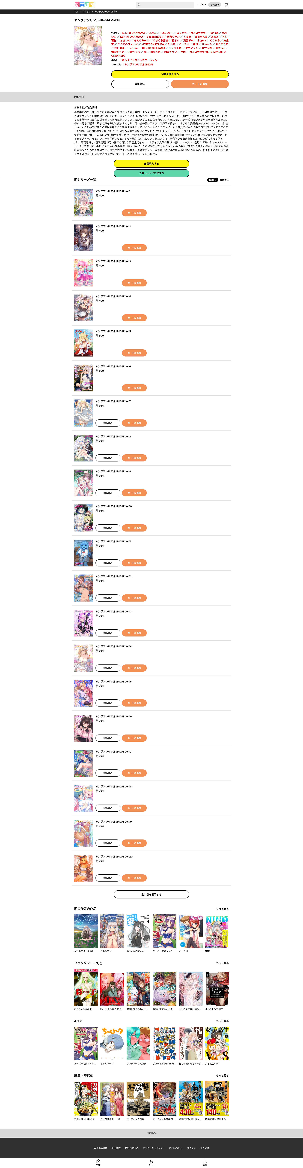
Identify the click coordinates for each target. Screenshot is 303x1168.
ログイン (202, 4)
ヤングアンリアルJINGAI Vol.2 (113, 226)
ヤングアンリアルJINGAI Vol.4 (113, 296)
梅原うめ (155, 51)
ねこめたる (222, 44)
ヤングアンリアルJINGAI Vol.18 (113, 786)
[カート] (226, 5)
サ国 (183, 51)
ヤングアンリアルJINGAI (106, 11)
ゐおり (171, 44)
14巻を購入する (170, 74)
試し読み (140, 84)
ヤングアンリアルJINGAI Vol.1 (112, 191)
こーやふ (184, 44)
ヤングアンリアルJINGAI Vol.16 (113, 716)
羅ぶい (175, 40)
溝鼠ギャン (173, 36)
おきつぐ (125, 40)
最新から (224, 179)
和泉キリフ (170, 51)
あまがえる (201, 36)
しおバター (166, 32)
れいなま (119, 48)
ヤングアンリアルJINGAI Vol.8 (113, 436)
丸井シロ (207, 48)
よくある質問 (100, 1148)
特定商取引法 (131, 1148)
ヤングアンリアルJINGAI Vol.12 (113, 576)
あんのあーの (141, 40)
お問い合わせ (175, 1148)
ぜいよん (207, 44)
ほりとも (182, 32)
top (76, 11)
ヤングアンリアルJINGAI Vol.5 (113, 331)
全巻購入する (151, 163)
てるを (187, 36)
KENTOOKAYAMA (153, 44)
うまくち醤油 (160, 40)
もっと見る (222, 908)
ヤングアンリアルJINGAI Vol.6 (113, 366)
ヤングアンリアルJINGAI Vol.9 (113, 471)
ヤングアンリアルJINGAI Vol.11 (113, 541)
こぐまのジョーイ (128, 44)
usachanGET (155, 36)
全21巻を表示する (151, 894)
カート (151, 1165)
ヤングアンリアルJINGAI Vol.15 (113, 681)
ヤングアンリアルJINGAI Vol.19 (113, 821)
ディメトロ (175, 48)
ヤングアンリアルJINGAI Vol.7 (113, 401)
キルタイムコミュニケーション (139, 60)
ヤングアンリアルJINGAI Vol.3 (113, 261)
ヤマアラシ (191, 48)
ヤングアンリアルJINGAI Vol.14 (113, 646)
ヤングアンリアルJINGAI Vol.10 (113, 506)
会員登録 (215, 4)
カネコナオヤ (198, 32)
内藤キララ (134, 51)
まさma (213, 32)
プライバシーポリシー (154, 1148)
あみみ (152, 32)
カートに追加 (199, 84)
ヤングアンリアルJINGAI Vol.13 (113, 611)
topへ (151, 1133)
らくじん (133, 48)
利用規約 (116, 1148)
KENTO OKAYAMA (133, 32)
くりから (215, 40)
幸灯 (195, 44)
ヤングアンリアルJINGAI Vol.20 (114, 856)
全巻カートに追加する (151, 173)
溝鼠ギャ (188, 40)
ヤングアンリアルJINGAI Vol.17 (113, 751)
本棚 (205, 1165)
